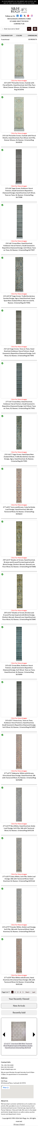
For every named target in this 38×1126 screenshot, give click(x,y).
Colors (19, 35)
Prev (4, 1034)
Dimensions (32, 35)
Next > (27, 992)
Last (33, 992)
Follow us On (10, 16)
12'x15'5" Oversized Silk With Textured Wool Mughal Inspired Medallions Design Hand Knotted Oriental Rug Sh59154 (17, 1046)
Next (34, 1034)
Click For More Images (19, 80)
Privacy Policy (19, 1124)
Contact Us (19, 24)
